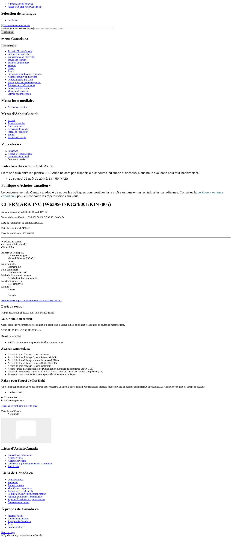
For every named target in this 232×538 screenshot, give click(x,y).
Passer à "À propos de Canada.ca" (25, 6)
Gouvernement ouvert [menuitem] (18, 502)
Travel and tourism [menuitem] (17, 59)
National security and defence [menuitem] (22, 76)
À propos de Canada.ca (19, 521)
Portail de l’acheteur (17, 131)
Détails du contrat (12, 241)
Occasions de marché (18, 129)
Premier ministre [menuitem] (16, 485)
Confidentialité (15, 527)
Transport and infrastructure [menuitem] (21, 85)
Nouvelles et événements (20, 455)
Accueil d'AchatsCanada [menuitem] (20, 51)
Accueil (11, 120)
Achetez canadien (16, 123)
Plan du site (13, 466)
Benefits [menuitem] (12, 65)
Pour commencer (16, 126)
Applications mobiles (18, 518)
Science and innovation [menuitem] (19, 93)
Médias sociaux (15, 515)
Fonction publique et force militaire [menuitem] (25, 496)
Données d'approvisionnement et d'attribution (30, 463)
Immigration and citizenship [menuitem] (21, 57)
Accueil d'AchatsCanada (20, 153)
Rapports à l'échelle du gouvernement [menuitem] (26, 499)
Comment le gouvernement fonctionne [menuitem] (27, 493)
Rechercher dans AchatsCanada (17, 28)
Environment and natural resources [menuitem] (25, 74)
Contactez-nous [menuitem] (15, 479)
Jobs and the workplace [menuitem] (19, 54)
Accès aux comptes (17, 107)
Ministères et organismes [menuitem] (20, 488)
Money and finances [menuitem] (18, 91)
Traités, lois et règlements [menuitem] (20, 491)
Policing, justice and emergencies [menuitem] (24, 82)
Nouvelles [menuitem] (13, 482)
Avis (10, 524)
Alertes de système (17, 460)
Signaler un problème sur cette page (19, 406)
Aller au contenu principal (20, 4)
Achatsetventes (15, 458)
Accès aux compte (17, 137)
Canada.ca (13, 151)
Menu (9, 46)
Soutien (11, 134)
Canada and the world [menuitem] (19, 88)
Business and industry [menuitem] (18, 62)
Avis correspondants (14, 400)
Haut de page (8, 532)
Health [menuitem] (11, 68)
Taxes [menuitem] (10, 71)
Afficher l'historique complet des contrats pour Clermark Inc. (31, 300)
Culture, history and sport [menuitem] (20, 79)
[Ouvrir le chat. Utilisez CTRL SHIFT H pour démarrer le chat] (26, 430)
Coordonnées (10, 397)
